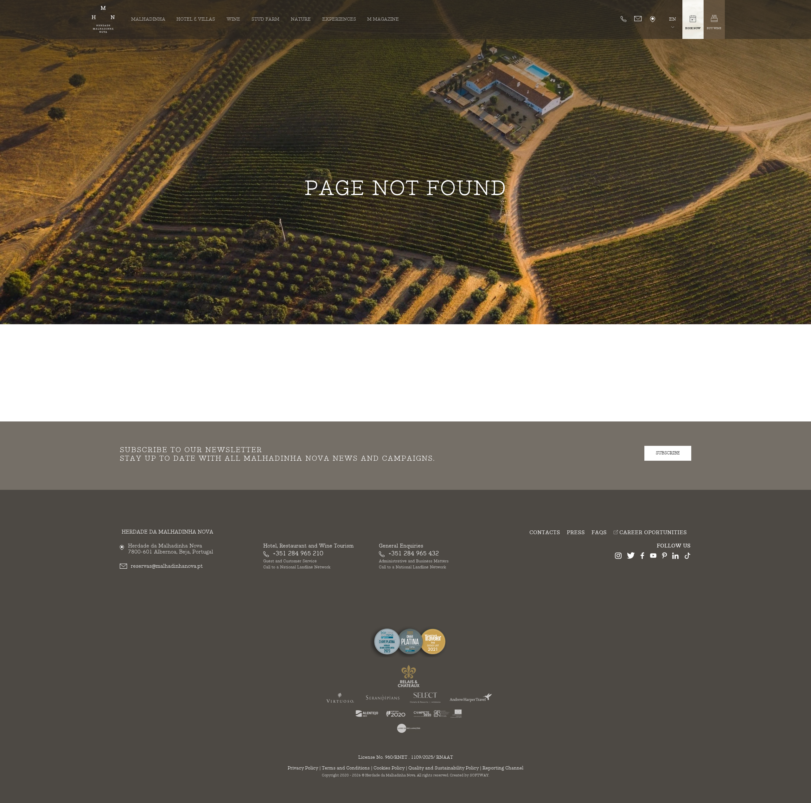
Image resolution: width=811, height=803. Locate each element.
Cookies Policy (389, 768)
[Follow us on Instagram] (618, 557)
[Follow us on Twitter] (631, 557)
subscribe (668, 453)
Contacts (544, 533)
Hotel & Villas (195, 19)
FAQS (599, 533)
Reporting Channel (502, 768)
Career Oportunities (652, 532)
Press (576, 533)
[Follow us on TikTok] (687, 557)
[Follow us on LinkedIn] (675, 557)
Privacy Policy (303, 768)
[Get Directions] (652, 19)
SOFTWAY (479, 775)
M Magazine (383, 19)
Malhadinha (148, 19)
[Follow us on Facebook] (642, 557)
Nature (301, 19)
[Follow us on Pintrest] (664, 557)
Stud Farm (265, 19)
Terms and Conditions (346, 768)
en (672, 19)
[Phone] (623, 19)
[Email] (638, 19)
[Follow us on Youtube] (653, 557)
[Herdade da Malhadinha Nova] (103, 19)
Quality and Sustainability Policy (443, 768)
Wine (233, 19)
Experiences (339, 19)
